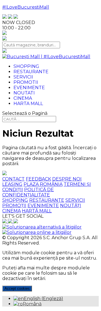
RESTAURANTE (46, 200)
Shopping (26, 66)
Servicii (23, 77)
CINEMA (11, 210)
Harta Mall (28, 103)
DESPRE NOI (67, 179)
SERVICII (75, 200)
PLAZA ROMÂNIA (43, 184)
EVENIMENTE (43, 205)
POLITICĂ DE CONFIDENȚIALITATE (28, 192)
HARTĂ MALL (37, 210)
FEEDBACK (38, 179)
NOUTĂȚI (70, 205)
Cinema (22, 98)
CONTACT (13, 179)
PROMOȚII (14, 205)
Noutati (24, 93)
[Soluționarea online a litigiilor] (37, 232)
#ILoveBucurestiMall (25, 7)
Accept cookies (17, 288)
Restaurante (31, 71)
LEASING (12, 184)
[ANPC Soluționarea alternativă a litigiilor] (42, 227)
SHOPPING (15, 200)
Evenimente (29, 87)
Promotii (25, 82)
